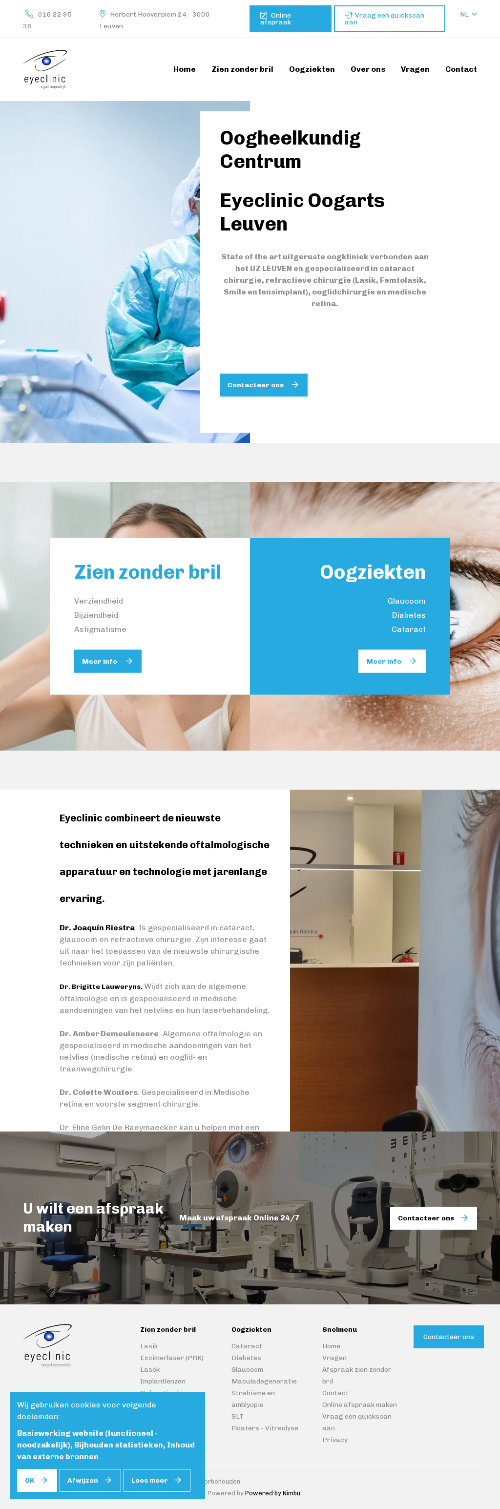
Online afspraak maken (359, 1405)
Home (331, 1346)
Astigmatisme (100, 629)
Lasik (149, 1346)
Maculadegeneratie (264, 1381)
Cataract (409, 629)
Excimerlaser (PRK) (172, 1358)
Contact (335, 1393)
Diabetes (409, 615)
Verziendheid (98, 601)
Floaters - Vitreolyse (264, 1428)
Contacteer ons (256, 385)
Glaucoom (407, 601)
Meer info (100, 661)
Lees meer (149, 1480)
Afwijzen (82, 1480)
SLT (237, 1416)
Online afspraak (275, 18)
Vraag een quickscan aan (385, 18)
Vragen (334, 1358)
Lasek (150, 1369)
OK (29, 1480)
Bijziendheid (96, 615)
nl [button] (464, 14)
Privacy (335, 1440)
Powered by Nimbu (272, 1493)
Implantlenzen (163, 1381)
